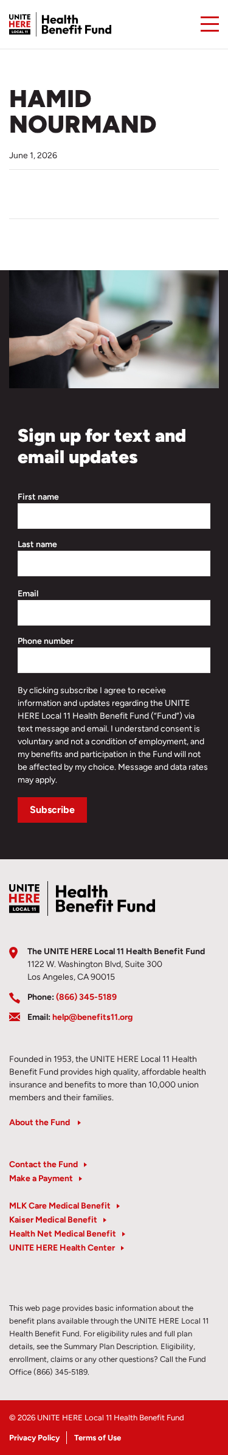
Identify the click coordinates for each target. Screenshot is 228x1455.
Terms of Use (97, 1437)
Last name (37, 544)
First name (38, 497)
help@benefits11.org (92, 1017)
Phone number (46, 641)
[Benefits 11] (60, 24)
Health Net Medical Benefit (62, 1234)
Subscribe (52, 809)
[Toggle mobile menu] (210, 24)
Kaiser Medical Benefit (53, 1220)
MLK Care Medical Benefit (60, 1206)
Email (28, 593)
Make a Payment (41, 1178)
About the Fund (40, 1122)
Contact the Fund (43, 1164)
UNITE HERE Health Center (62, 1248)
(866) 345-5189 (86, 997)
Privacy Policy (34, 1437)
